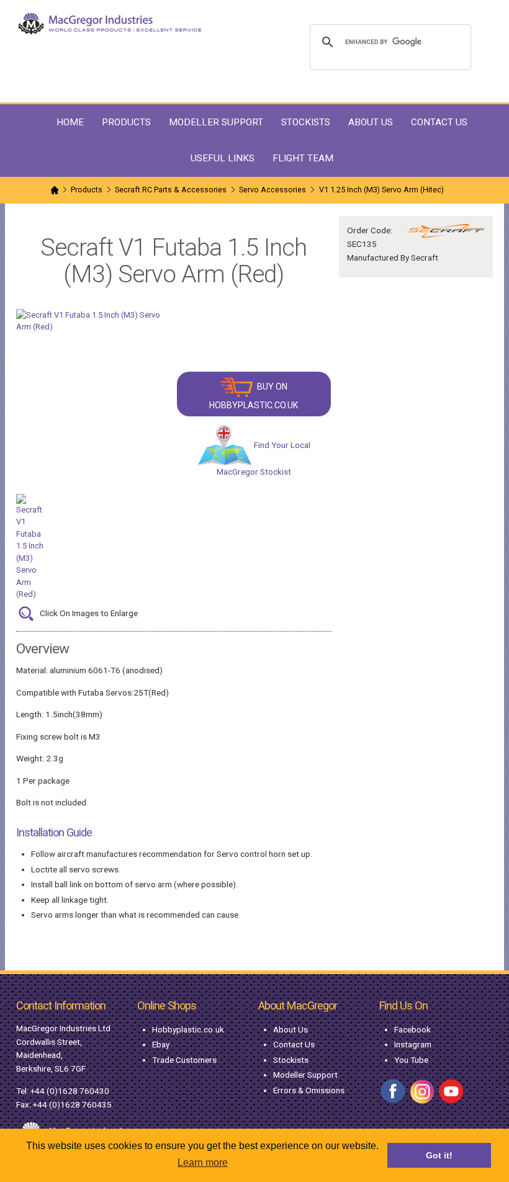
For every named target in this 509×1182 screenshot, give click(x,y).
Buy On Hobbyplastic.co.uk (253, 396)
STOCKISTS (305, 122)
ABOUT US (370, 122)
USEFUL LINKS (222, 158)
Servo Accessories (272, 189)
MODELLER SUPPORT (216, 122)
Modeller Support (305, 1075)
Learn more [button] (203, 1162)
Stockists (291, 1060)
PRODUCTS (126, 122)
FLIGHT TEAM (303, 158)
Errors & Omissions (309, 1090)
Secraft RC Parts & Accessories (171, 189)
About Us (290, 1029)
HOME (70, 122)
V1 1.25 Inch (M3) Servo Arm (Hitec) (381, 189)
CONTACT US (439, 122)
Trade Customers (184, 1060)
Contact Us (294, 1044)
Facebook (412, 1029)
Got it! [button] (439, 1155)
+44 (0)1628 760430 (69, 1091)
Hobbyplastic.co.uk (188, 1029)
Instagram (412, 1044)
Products (86, 189)
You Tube (411, 1060)
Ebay (160, 1044)
